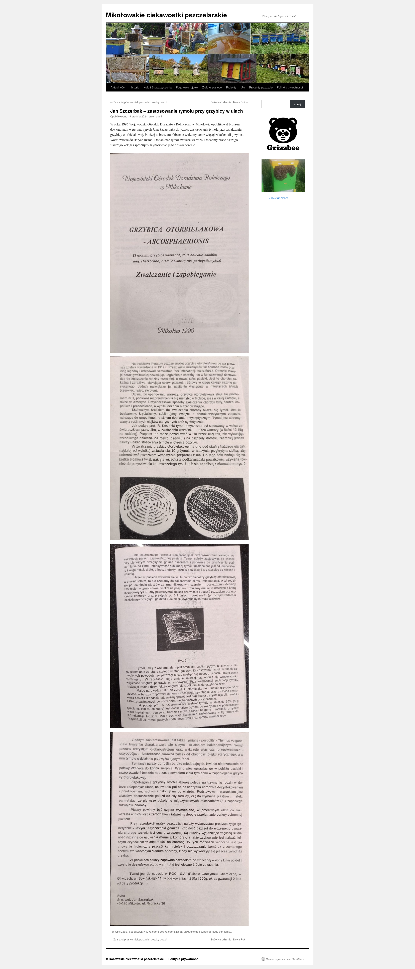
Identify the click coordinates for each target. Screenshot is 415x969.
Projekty (231, 87)
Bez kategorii (167, 931)
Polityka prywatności (290, 87)
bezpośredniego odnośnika (215, 931)
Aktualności (118, 87)
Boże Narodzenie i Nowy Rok (230, 102)
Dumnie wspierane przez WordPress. (285, 959)
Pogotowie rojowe (187, 87)
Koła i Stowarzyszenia (158, 87)
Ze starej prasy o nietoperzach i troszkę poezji (138, 102)
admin (159, 116)
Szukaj (297, 104)
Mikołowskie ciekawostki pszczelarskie (166, 14)
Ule (243, 87)
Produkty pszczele (261, 87)
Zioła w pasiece (212, 87)
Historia (134, 87)
